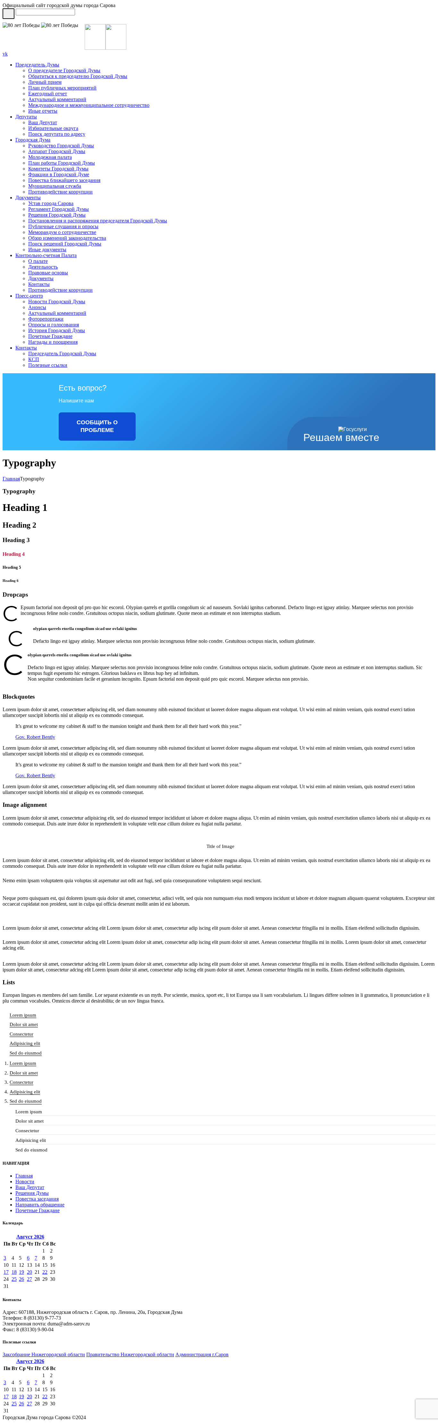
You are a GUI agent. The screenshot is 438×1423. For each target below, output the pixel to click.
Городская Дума (32, 139)
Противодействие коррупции (60, 191)
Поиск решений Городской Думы (64, 243)
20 (29, 1272)
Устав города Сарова (50, 203)
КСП (33, 359)
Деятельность (43, 267)
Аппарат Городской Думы (56, 151)
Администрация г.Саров (202, 1354)
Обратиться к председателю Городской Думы (77, 76)
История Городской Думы (56, 330)
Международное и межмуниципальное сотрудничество (88, 105)
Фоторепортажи (45, 319)
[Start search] (8, 13)
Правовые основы (48, 272)
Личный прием (45, 82)
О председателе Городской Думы (64, 70)
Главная (11, 478)
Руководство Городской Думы (61, 145)
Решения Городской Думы (57, 215)
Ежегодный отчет (47, 93)
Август (30, 1236)
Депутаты (26, 116)
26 (21, 1279)
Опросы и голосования (53, 324)
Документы (28, 197)
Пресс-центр (29, 295)
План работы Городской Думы (61, 163)
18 (14, 1272)
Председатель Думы (37, 64)
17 (6, 1272)
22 (44, 1272)
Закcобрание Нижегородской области (44, 1354)
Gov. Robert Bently (35, 737)
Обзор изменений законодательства (67, 238)
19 (21, 1272)
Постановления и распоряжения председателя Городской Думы (97, 220)
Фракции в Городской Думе (58, 174)
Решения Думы (32, 1193)
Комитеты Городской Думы (58, 168)
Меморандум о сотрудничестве (62, 232)
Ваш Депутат (42, 122)
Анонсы (37, 307)
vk (5, 53)
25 (14, 1279)
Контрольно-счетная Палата (46, 255)
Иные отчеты (42, 111)
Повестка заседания (37, 1199)
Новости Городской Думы (56, 301)
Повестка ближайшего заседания (64, 180)
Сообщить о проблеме (97, 426)
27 (29, 1279)
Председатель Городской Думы (62, 353)
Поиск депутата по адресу (56, 134)
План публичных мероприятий (62, 88)
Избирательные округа (53, 128)
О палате (38, 261)
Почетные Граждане (50, 336)
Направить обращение (39, 1204)
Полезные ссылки (47, 365)
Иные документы (47, 249)
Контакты (39, 284)
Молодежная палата (50, 157)
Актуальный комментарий (57, 99)
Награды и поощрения (53, 342)
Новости (24, 1181)
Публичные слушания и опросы (63, 226)
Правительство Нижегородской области (130, 1354)
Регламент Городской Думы (58, 209)
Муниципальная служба (54, 186)
